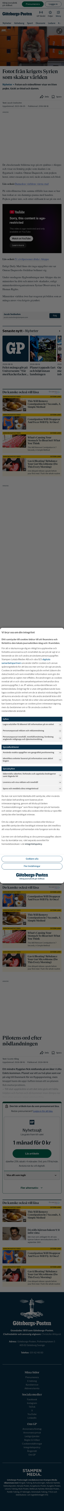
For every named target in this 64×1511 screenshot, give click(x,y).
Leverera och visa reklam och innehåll (20, 782)
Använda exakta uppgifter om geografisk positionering (28, 752)
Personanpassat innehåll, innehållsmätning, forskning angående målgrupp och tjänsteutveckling (28, 738)
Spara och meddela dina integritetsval (20, 788)
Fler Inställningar (32, 866)
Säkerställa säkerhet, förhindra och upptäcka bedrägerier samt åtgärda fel (29, 775)
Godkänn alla (32, 859)
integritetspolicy (33, 844)
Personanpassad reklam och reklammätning (23, 730)
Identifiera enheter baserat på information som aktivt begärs (28, 759)
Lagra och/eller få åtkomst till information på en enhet (28, 724)
